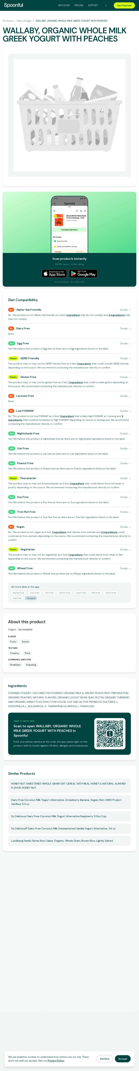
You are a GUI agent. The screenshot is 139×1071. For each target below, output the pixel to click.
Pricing (78, 5)
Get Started (124, 5)
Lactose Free (25, 396)
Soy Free (23, 497)
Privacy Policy (56, 1060)
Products (8, 20)
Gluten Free (28, 377)
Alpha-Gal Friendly (28, 309)
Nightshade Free (28, 433)
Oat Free (23, 448)
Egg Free (23, 343)
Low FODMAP (25, 411)
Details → (125, 309)
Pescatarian (28, 478)
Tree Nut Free (26, 512)
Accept (122, 1058)
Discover (64, 5)
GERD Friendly (29, 358)
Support (93, 5)
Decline (104, 1058)
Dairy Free (23, 328)
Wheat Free (25, 568)
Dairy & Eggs (24, 20)
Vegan (20, 527)
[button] (73, 315)
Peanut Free (25, 463)
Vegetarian (27, 549)
